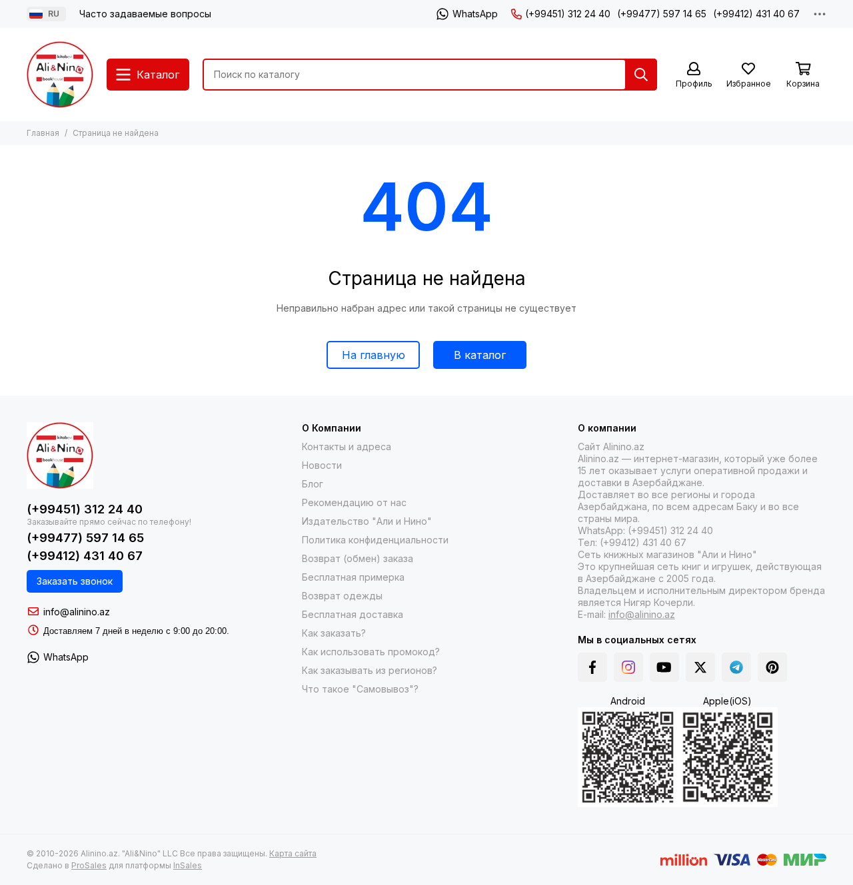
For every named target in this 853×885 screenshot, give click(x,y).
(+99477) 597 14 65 (661, 13)
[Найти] (641, 75)
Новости (322, 465)
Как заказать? (334, 633)
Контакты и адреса (346, 446)
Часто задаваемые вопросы (145, 13)
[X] (700, 667)
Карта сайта (293, 853)
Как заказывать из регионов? (369, 670)
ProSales (89, 865)
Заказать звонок (75, 581)
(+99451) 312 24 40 (567, 13)
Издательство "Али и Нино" (367, 521)
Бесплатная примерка (353, 577)
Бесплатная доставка (352, 614)
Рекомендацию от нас (354, 502)
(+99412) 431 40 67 (756, 13)
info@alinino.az (76, 611)
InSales (187, 865)
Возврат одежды (342, 595)
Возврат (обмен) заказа (357, 558)
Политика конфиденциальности (375, 539)
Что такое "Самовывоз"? (360, 689)
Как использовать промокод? (371, 651)
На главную (373, 355)
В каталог (480, 355)
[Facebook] (592, 667)
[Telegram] (736, 667)
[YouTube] (664, 667)
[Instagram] (628, 667)
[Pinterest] (772, 667)
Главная (43, 133)
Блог (312, 483)
